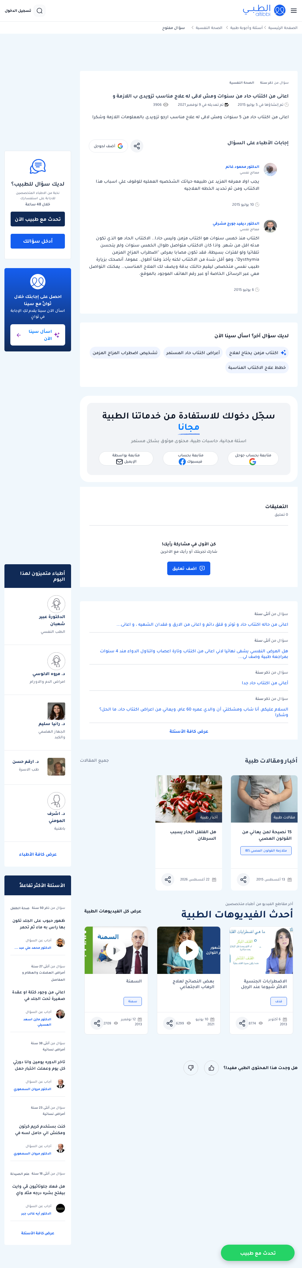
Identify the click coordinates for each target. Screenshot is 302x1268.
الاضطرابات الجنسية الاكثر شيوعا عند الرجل (264, 984)
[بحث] (39, 11)
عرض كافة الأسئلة (189, 731)
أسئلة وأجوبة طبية (246, 27)
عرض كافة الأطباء (38, 854)
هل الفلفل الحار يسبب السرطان (193, 835)
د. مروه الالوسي (48, 673)
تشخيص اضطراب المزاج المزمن (125, 352)
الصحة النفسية (209, 27)
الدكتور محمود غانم (242, 166)
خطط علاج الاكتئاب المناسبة (257, 367)
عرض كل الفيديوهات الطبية (112, 911)
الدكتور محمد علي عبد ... (32, 947)
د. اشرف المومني (56, 817)
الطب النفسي (53, 631)
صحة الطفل (19, 908)
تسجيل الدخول (18, 11)
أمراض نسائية (54, 1049)
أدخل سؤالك (38, 241)
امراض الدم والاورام (47, 681)
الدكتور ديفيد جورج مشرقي (236, 223)
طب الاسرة (29, 769)
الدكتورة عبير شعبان (52, 620)
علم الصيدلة (19, 1173)
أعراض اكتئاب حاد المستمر (193, 352)
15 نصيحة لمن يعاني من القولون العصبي (267, 835)
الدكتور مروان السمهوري (32, 1089)
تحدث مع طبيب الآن (38, 219)
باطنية (59, 828)
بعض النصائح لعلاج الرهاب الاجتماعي (193, 984)
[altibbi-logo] (264, 10)
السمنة (134, 981)
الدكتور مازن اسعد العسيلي (37, 1021)
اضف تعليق (184, 568)
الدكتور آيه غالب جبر (36, 1213)
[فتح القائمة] (292, 10)
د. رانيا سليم (52, 723)
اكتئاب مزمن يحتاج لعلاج (253, 352)
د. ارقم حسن (25, 761)
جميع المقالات (94, 760)
